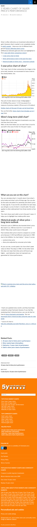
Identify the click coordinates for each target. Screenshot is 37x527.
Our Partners (4, 456)
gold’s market (7, 46)
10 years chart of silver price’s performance (16, 341)
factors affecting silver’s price (15, 48)
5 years (4, 355)
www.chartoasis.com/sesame (14, 314)
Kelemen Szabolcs (16, 14)
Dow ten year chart (20, 505)
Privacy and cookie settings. (8, 514)
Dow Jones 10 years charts (8, 403)
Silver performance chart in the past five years (17, 58)
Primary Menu (35, 2)
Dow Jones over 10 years (26, 500)
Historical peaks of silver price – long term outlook (18, 61)
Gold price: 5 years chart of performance (16, 345)
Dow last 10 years (21, 504)
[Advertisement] (18, 28)
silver (17, 355)
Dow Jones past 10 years (27, 502)
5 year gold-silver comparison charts (14, 53)
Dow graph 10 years (6, 494)
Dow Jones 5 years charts (8, 401)
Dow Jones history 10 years (20, 499)
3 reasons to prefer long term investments (12, 473)
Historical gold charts (7, 422)
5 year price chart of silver (11, 56)
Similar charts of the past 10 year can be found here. (17, 108)
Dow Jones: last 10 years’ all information (12, 404)
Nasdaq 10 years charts (7, 483)
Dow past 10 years (9, 505)
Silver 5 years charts (6, 419)
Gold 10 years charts (7, 417)
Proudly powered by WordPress (8, 524)
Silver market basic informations (13, 343)
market (11, 355)
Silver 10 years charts (7, 421)
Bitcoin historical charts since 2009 (10, 476)
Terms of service (5, 463)
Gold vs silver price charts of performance (16, 347)
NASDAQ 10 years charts (8, 409)
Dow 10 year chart (28, 492)
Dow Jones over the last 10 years (10, 502)
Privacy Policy (4, 459)
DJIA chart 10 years (17, 492)
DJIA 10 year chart (6, 492)
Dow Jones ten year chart (8, 504)
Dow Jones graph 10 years (19, 497)
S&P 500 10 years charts (8, 408)
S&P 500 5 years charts (7, 406)
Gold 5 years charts (6, 416)
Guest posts (4, 453)
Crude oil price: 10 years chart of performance (13, 370)
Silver (2, 6)
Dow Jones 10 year (18, 494)
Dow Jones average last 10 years (14, 495)
